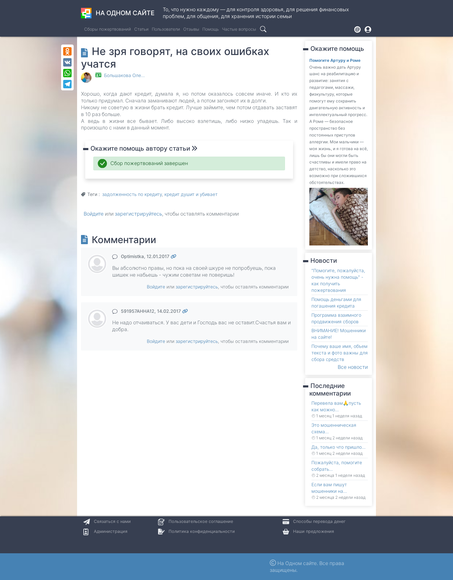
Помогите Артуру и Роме (334, 60)
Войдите (94, 214)
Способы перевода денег (319, 521)
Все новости (353, 367)
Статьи (141, 29)
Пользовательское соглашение (201, 521)
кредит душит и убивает (191, 194)
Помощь (210, 29)
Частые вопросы (239, 29)
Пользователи (166, 29)
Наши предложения (313, 531)
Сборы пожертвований (107, 29)
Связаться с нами (112, 521)
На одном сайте (125, 13)
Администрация (110, 531)
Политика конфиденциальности (202, 531)
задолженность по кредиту (132, 194)
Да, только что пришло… (338, 447)
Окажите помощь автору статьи (141, 148)
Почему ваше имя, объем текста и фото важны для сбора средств (339, 352)
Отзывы (191, 29)
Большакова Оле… (124, 75)
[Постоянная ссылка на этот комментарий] (173, 256)
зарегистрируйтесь (138, 214)
